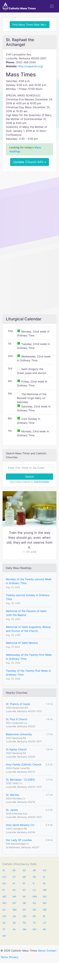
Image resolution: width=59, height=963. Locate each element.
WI (44, 929)
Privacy (13, 957)
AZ (24, 870)
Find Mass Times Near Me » (29, 24)
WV (34, 929)
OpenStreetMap (41, 482)
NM (14, 909)
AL (3, 870)
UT (44, 922)
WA (24, 929)
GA (4, 883)
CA (44, 870)
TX (34, 922)
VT (3, 929)
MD (4, 896)
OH (4, 916)
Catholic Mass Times (22, 8)
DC (34, 876)
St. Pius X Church (16, 719)
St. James (12, 810)
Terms (4, 957)
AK (14, 870)
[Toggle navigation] (51, 6)
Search (29, 476)
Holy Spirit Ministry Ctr (20, 825)
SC (4, 922)
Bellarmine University (19, 734)
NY (24, 909)
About (42, 950)
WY (4, 935)
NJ (4, 909)
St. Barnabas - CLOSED (20, 779)
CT (14, 876)
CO (4, 876)
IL (34, 883)
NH (44, 903)
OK (14, 916)
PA (34, 916)
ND (44, 909)
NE (24, 903)
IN (44, 883)
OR (24, 916)
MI (24, 896)
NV (34, 903)
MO (4, 903)
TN (24, 922)
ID (24, 883)
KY (24, 890)
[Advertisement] (29, 205)
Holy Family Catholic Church (23, 764)
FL (44, 876)
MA (14, 896)
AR (34, 870)
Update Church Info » (29, 162)
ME (44, 890)
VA (14, 929)
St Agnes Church (16, 749)
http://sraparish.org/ (30, 66)
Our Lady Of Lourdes (19, 840)
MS (44, 896)
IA (3, 890)
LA (34, 890)
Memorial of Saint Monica (22, 642)
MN (34, 896)
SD (14, 922)
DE (24, 876)
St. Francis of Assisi (18, 704)
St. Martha (12, 794)
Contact (52, 950)
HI (14, 883)
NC (34, 909)
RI (44, 916)
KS (14, 890)
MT (14, 903)
